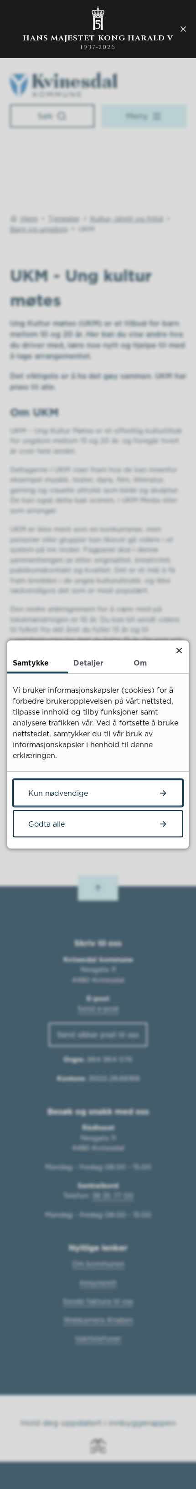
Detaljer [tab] (88, 663)
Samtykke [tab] (31, 663)
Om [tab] (140, 663)
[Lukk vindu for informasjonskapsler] (179, 650)
